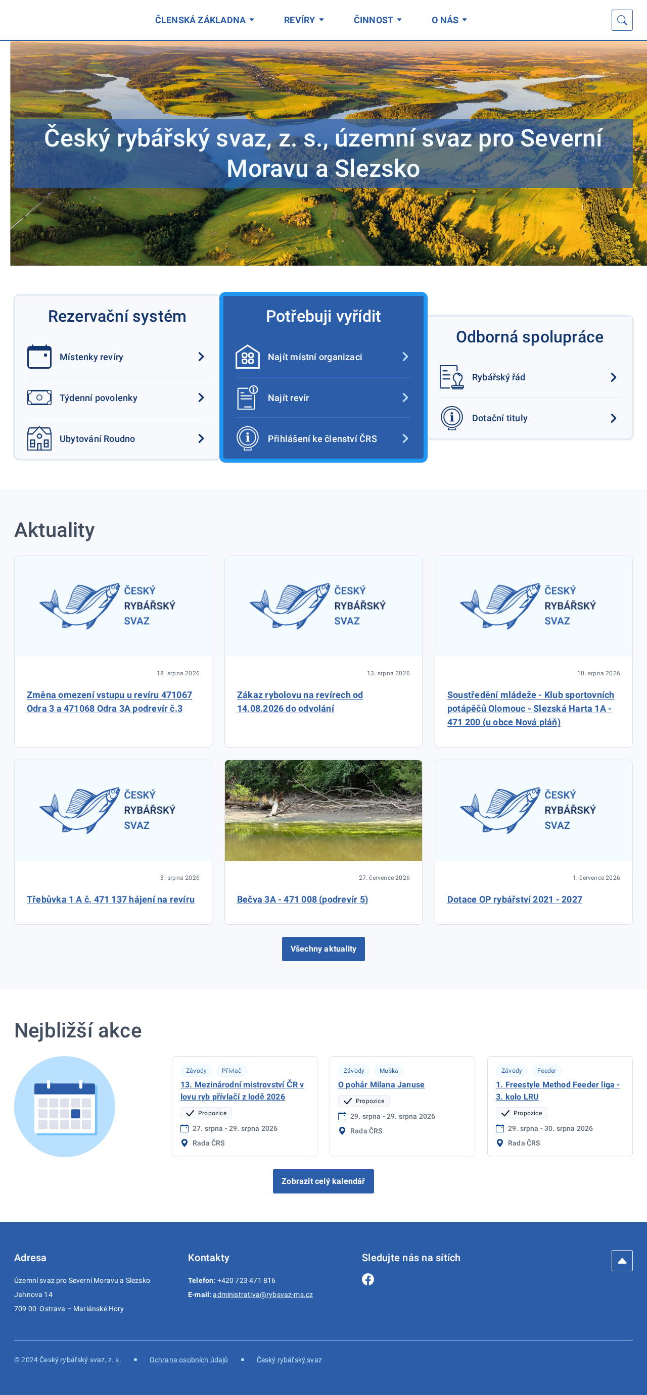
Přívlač (231, 1070)
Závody (196, 1070)
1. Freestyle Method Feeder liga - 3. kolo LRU (558, 1091)
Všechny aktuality (323, 949)
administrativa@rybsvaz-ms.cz (263, 1294)
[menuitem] (206, 20)
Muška (389, 1070)
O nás (445, 20)
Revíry (299, 20)
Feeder (546, 1070)
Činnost (374, 20)
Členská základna (200, 20)
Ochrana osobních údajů (189, 1360)
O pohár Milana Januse (381, 1084)
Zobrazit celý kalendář (323, 1181)
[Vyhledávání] (622, 20)
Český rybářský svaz (289, 1360)
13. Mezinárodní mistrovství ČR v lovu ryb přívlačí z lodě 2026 (242, 1091)
